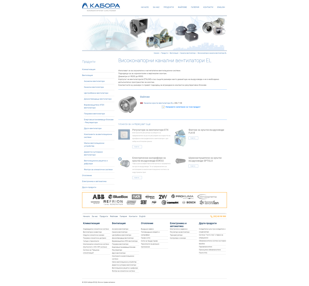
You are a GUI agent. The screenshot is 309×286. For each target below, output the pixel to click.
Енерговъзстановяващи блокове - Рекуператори (98, 121)
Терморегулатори (176, 235)
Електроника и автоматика (94, 181)
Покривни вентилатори (94, 113)
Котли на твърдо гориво (149, 241)
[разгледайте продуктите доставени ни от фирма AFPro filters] (131, 203)
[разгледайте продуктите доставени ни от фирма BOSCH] (189, 203)
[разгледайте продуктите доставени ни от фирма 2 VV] (163, 197)
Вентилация (174, 53)
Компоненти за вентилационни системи (98, 135)
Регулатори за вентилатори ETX (150, 129)
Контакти (208, 7)
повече (136, 147)
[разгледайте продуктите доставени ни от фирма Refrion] (113, 203)
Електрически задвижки (178, 229)
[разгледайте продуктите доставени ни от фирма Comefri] (170, 203)
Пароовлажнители (205, 247)
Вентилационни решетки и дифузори (96, 162)
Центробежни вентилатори (96, 93)
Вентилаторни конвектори (92, 232)
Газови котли (145, 238)
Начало (145, 7)
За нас (156, 7)
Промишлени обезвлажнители (210, 250)
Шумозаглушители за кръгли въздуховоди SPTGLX (205, 159)
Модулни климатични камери (93, 235)
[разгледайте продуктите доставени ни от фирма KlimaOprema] (207, 197)
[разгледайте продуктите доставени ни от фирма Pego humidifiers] (154, 203)
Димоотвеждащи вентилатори (98, 99)
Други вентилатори (93, 128)
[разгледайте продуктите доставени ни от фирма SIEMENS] (95, 203)
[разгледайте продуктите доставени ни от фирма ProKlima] (182, 197)
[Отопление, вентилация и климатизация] (101, 9)
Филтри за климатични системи (98, 169)
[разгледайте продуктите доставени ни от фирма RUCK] (136, 197)
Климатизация (88, 69)
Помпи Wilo (203, 253)
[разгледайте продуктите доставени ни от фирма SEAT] (143, 203)
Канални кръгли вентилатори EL (163, 103)
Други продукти (89, 187)
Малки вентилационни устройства (94, 144)
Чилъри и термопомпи (91, 241)
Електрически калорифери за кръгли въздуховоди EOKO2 (149, 159)
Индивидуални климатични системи (96, 229)
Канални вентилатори (188, 53)
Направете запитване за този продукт (183, 107)
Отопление (87, 175)
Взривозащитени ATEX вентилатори (94, 106)
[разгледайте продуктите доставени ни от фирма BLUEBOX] (118, 197)
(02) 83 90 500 (219, 216)
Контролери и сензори (178, 238)
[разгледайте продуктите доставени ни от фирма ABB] (98, 197)
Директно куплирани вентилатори (93, 153)
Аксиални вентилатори (94, 81)
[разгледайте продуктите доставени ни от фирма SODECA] (150, 197)
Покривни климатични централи (94, 238)
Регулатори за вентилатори (180, 232)
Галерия (195, 7)
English (221, 7)
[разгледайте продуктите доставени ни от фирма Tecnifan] (208, 203)
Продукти (169, 7)
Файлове (182, 7)
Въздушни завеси (147, 229)
